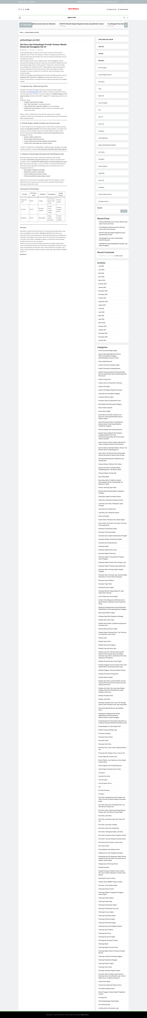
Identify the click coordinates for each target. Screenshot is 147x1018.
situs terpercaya (103, 138)
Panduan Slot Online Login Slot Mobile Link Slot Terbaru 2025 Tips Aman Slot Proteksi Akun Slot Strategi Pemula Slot (112, 683)
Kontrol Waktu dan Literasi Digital (108, 596)
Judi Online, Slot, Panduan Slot (107, 509)
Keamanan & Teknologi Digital (107, 532)
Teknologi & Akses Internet (106, 889)
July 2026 (101, 266)
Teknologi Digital (103, 944)
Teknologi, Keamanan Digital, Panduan (109, 970)
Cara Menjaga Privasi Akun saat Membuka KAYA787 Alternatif (99, 2)
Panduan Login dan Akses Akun (107, 648)
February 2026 (102, 284)
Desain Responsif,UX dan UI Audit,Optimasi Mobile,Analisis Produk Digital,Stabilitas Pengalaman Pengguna (111, 424)
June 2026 (101, 269)
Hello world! (119, 256)
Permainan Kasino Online (106, 737)
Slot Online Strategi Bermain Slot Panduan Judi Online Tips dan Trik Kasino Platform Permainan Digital (112, 799)
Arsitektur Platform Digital (106, 397)
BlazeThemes (85, 1014)
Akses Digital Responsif (105, 361)
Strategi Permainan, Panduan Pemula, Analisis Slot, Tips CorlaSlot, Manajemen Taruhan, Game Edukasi (112, 873)
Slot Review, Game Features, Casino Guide (110, 842)
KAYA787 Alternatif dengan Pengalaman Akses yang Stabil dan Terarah (50, 24)
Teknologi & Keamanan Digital (107, 915)
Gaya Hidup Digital (104, 476)
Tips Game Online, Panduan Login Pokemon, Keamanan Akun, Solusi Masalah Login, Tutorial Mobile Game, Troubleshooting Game (112, 976)
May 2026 (101, 273)
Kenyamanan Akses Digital (106, 587)
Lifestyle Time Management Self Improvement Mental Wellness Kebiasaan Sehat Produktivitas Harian (112, 602)
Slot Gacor (102, 82)
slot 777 (101, 117)
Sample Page (71, 17)
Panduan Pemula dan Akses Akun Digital (110, 661)
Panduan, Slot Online (104, 699)
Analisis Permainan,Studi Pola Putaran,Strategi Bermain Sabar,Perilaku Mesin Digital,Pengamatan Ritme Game (113, 374)
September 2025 (103, 301)
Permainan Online (103, 740)
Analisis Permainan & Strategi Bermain (109, 368)
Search (99, 208)
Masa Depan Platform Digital (107, 613)
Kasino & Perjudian (104, 516)
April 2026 (101, 277)
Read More (23, 254)
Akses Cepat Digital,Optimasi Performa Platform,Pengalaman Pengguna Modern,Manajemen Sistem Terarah (110, 356)
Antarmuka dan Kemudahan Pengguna (109, 393)
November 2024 (103, 337)
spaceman (101, 173)
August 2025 (102, 305)
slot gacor (101, 131)
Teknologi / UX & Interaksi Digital (108, 885)
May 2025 (101, 315)
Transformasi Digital (104, 981)
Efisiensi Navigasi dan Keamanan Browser (110, 429)
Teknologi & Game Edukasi (106, 898)
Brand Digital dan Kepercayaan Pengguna (110, 404)
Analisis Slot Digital (104, 386)
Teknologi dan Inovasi (105, 933)
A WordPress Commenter (106, 256)
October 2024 (102, 340)
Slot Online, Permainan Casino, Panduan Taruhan (112, 835)
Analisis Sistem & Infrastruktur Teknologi (110, 383)
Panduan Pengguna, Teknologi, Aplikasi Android (112, 670)
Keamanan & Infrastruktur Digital (108, 528)
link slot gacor (103, 67)
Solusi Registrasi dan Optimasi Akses (109, 849)
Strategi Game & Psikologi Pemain (108, 864)
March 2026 (102, 280)
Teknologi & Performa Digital (107, 919)
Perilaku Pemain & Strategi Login (108, 730)
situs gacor (102, 772)
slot (100, 110)
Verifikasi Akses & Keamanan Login (109, 1008)
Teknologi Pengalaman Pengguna (108, 960)
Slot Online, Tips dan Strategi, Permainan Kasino (112, 839)
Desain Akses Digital (104, 411)
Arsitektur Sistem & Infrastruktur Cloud (110, 400)
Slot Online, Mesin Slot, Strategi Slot (109, 828)
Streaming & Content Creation (107, 878)
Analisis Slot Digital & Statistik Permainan (110, 390)
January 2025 (102, 330)
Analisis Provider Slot (105, 379)
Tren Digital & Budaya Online (106, 988)
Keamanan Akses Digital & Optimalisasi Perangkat (113, 536)
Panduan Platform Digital (106, 677)
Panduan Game (103, 638)
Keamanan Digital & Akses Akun (108, 550)
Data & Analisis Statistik (105, 407)
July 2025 (101, 308)
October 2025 (102, 298)
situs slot (101, 124)
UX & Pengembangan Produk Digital (109, 1001)
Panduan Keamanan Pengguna (107, 645)
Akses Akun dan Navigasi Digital (108, 350)
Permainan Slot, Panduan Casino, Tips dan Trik (112, 753)
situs (100, 89)
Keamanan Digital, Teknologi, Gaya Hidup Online (112, 566)
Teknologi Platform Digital (106, 963)
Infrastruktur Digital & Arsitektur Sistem (110, 496)
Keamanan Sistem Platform (106, 580)
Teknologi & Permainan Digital (107, 922)
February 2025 (102, 326)
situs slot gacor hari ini (105, 74)
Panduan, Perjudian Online (106, 695)
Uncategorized (103, 997)
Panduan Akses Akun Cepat (106, 620)
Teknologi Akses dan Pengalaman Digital (110, 926)
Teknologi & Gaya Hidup (105, 901)
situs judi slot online (104, 776)
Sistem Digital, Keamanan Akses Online (110, 769)
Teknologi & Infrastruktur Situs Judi (109, 908)
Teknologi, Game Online (105, 967)
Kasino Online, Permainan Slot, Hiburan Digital (112, 519)
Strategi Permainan (104, 867)
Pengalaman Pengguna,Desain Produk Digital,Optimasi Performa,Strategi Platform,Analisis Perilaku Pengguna (109, 715)
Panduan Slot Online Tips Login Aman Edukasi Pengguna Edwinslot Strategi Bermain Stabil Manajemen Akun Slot (112, 690)
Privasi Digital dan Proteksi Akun (108, 756)
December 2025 (103, 291)
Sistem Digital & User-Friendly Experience (110, 765)
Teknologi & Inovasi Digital (106, 912)
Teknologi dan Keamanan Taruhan (108, 940)
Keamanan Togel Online (105, 584)
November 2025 (103, 294)
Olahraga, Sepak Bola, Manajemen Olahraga (111, 616)
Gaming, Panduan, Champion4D (107, 473)
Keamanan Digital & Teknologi (107, 553)
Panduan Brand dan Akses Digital (108, 629)
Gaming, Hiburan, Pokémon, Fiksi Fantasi (110, 464)
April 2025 (101, 319)
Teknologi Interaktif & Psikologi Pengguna (110, 956)
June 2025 (101, 312)
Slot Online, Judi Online (105, 816)
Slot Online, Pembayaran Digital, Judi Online (111, 832)
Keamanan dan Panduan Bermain (108, 543)
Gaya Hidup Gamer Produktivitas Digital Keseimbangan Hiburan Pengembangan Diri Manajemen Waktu (111, 482)
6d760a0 (24, 50)
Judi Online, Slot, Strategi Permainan (109, 512)
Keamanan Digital (103, 546)
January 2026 (102, 287)
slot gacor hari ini (103, 201)
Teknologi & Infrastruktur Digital (108, 905)
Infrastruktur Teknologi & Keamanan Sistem (111, 500)
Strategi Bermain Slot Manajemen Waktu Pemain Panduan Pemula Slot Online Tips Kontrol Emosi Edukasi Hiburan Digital (112, 858)
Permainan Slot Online (105, 744)
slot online (102, 152)
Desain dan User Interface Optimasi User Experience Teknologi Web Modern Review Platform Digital (110, 416)
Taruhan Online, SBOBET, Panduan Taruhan (110, 882)
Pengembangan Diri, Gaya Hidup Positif (110, 726)
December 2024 (103, 333)
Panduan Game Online (105, 641)
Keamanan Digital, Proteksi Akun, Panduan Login (112, 562)
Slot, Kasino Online (104, 846)
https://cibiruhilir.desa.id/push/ (107, 145)
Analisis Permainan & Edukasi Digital (109, 365)
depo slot (101, 96)
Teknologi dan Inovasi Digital (107, 937)
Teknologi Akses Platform (106, 929)
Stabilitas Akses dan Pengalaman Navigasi (111, 853)
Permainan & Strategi (104, 733)
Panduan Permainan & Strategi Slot (108, 674)
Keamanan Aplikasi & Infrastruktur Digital (110, 539)
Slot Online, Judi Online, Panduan (108, 824)
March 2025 (102, 323)
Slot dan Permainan (104, 790)
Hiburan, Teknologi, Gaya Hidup (107, 487)
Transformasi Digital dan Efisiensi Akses (110, 985)
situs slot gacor (34, 92)
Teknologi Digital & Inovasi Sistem (108, 947)
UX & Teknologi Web (104, 1004)
